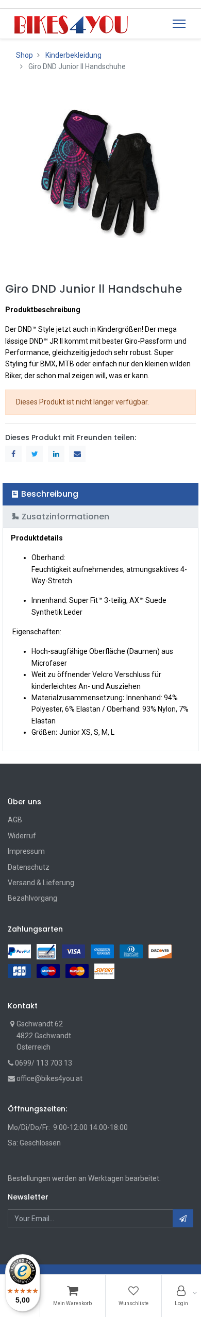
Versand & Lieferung (41, 883)
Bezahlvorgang (32, 898)
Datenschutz (28, 867)
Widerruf (22, 836)
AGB (15, 820)
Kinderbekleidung (73, 55)
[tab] (100, 494)
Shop (24, 55)
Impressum (26, 851)
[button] (183, 1218)
